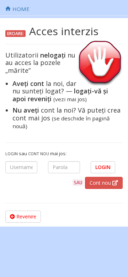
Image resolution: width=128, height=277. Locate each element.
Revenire (25, 216)
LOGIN (103, 167)
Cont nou (101, 182)
